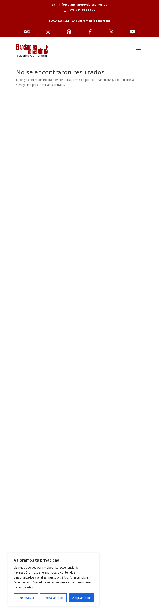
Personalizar (26, 598)
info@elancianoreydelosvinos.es (81, 4)
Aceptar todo (81, 598)
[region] (53, 580)
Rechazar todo (53, 598)
